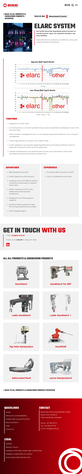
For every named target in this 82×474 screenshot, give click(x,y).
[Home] (10, 4)
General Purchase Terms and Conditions (24, 451)
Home (8, 412)
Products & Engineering (16, 416)
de (66, 5)
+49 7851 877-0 (51, 423)
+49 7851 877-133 (50, 426)
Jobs (8, 426)
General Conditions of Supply (19, 454)
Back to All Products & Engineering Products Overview (15, 16)
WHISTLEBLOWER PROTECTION (18, 457)
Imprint (9, 444)
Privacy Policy (12, 447)
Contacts (10, 429)
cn (68, 5)
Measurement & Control (58, 16)
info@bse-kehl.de (18, 235)
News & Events (12, 422)
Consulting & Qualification (18, 419)
